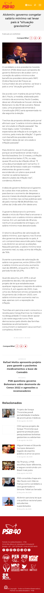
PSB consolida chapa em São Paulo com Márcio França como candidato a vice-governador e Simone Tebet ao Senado (29, 484)
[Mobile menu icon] (40, 5)
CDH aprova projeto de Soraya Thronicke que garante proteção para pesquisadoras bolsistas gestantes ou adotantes (28, 431)
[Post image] (8, 413)
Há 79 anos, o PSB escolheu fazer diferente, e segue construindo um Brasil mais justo (29, 466)
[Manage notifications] (6, 587)
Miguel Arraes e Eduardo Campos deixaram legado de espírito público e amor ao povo (29, 449)
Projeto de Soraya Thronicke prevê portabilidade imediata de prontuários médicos (29, 413)
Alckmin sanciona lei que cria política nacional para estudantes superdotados (29, 502)
